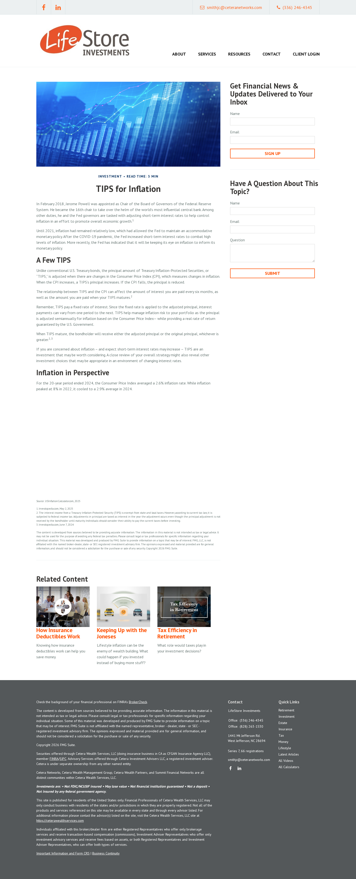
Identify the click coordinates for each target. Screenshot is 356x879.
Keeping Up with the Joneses (122, 633)
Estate (283, 723)
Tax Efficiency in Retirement (177, 633)
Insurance (285, 729)
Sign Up (272, 153)
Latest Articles (289, 754)
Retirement (286, 710)
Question (237, 239)
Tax (281, 735)
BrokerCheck (138, 702)
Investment (286, 716)
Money (283, 742)
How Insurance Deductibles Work (58, 633)
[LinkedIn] (239, 768)
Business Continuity (106, 853)
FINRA (54, 759)
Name (235, 113)
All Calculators (289, 767)
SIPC (63, 759)
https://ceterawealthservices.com (60, 820)
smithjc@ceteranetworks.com (234, 7)
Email (234, 132)
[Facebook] (230, 768)
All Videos (286, 760)
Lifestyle (285, 748)
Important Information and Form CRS (63, 853)
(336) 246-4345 (297, 7)
